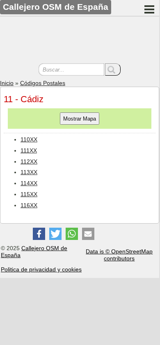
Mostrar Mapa (79, 119)
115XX (29, 194)
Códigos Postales (42, 83)
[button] (39, 234)
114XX (29, 183)
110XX (29, 139)
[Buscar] (113, 69)
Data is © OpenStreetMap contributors (119, 255)
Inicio (7, 83)
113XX (29, 172)
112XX (29, 161)
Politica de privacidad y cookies (41, 269)
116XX (29, 205)
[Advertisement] (79, 40)
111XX (29, 150)
